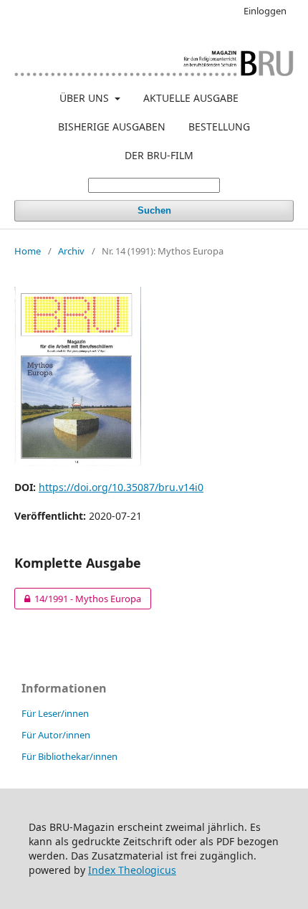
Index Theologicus (132, 870)
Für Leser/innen (55, 713)
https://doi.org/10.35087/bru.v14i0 (121, 487)
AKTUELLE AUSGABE (191, 98)
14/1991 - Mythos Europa (77, 598)
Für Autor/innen (55, 734)
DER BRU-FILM (159, 155)
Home (27, 250)
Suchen (154, 210)
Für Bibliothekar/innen (69, 756)
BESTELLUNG (219, 126)
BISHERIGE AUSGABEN (111, 126)
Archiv (71, 250)
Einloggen (265, 10)
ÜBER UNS (85, 98)
